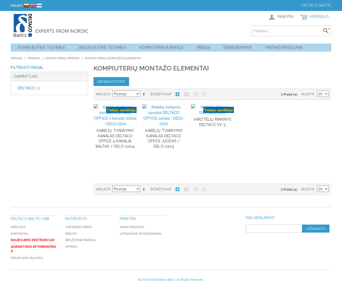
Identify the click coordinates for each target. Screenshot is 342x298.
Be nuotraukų (196, 94)
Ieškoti (71, 234)
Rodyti (307, 94)
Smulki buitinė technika (102, 47)
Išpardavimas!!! (237, 47)
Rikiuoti (103, 94)
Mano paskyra (132, 227)
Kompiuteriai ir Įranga (161, 47)
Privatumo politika (27, 258)
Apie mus (18, 227)
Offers (71, 247)
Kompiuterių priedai (62, 58)
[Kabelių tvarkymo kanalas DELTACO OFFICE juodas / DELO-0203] (163, 115)
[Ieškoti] (326, 31)
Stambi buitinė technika (41, 47)
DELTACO (29, 88)
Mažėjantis (145, 94)
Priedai (203, 47)
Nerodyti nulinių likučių (204, 94)
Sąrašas (187, 94)
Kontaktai (19, 234)
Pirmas (16, 58)
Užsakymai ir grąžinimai (140, 234)
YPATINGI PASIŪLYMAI (283, 47)
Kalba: (17, 5)
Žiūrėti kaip (160, 94)
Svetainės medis (78, 227)
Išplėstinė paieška (80, 240)
